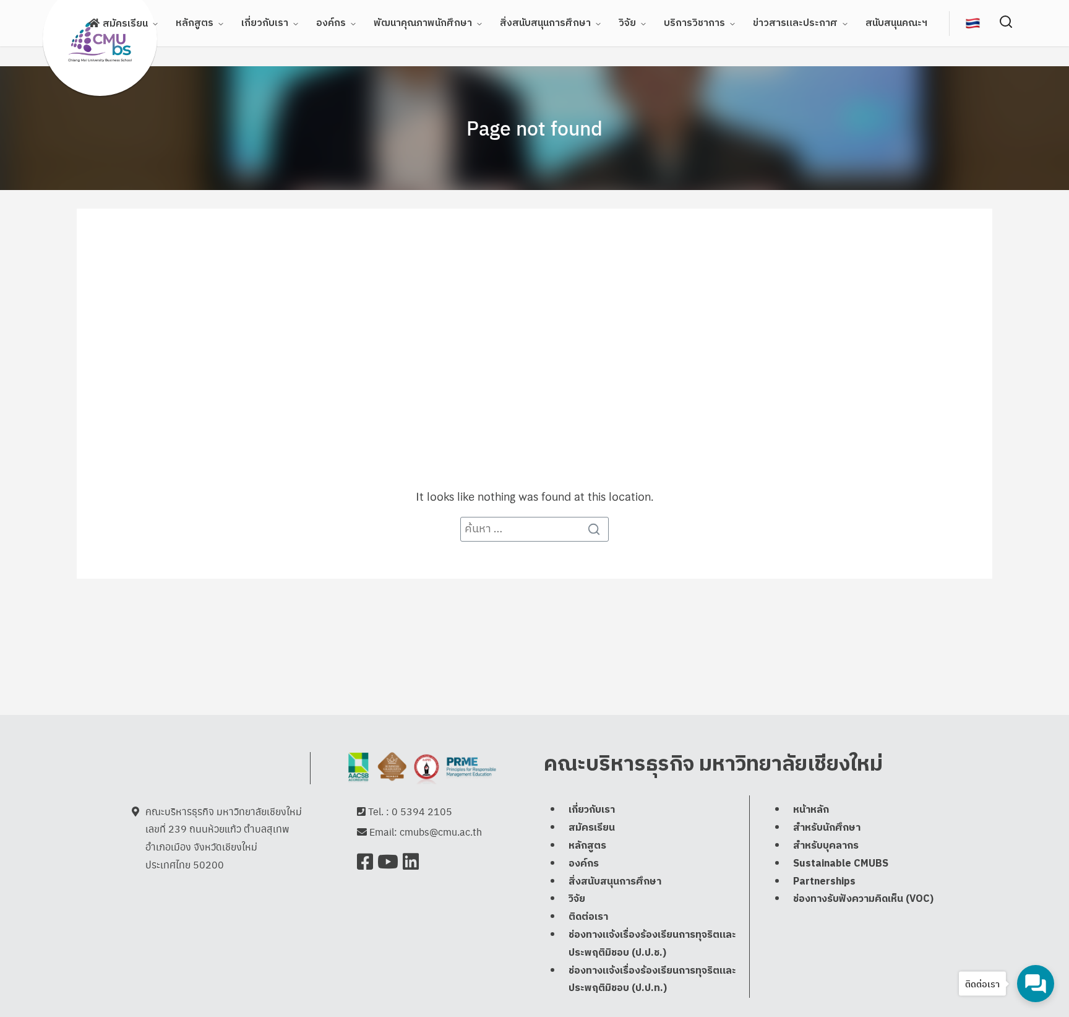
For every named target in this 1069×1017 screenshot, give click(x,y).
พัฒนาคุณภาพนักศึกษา (423, 23)
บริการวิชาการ (694, 23)
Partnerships (824, 881)
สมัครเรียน (125, 23)
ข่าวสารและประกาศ (795, 23)
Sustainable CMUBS (840, 863)
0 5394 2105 (422, 811)
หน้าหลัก (811, 810)
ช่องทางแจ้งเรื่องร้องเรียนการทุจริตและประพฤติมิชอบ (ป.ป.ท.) (652, 980)
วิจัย (627, 23)
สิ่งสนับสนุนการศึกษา (545, 23)
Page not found (534, 127)
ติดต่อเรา (588, 917)
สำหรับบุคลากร (826, 845)
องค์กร (331, 23)
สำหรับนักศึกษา (827, 828)
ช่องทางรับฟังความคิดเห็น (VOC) (863, 899)
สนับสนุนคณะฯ (896, 23)
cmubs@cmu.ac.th (441, 831)
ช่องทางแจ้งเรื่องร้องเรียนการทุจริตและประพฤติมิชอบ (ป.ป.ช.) (652, 944)
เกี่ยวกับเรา (264, 23)
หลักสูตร (194, 23)
